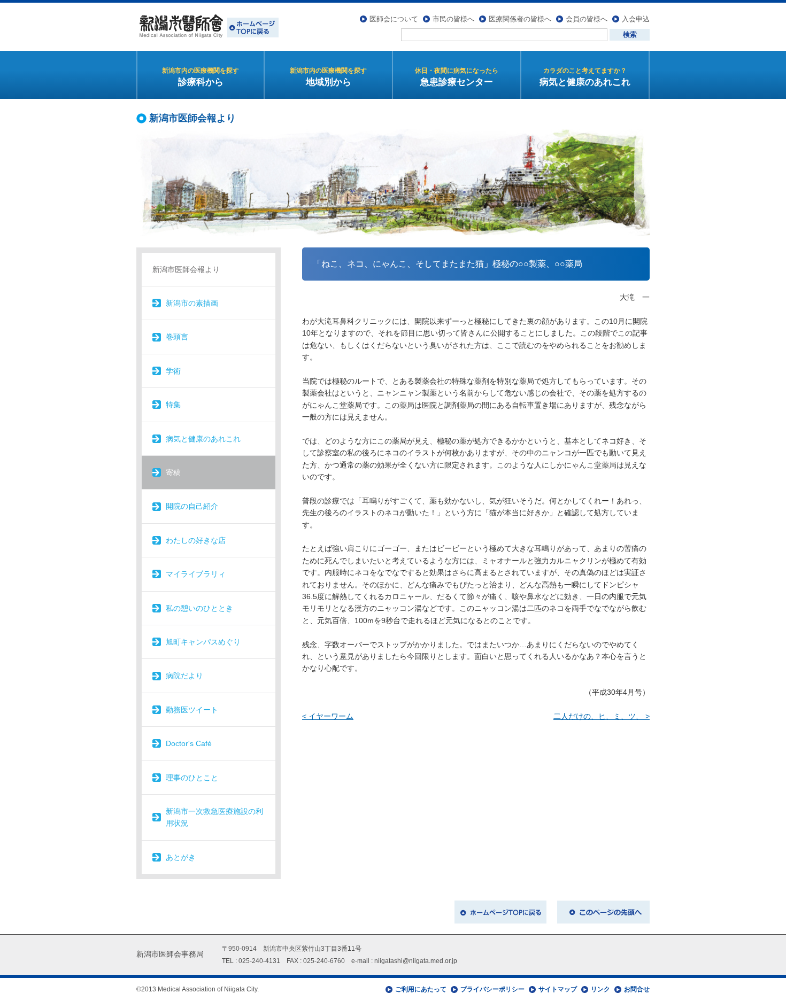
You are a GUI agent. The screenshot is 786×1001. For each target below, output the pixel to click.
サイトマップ (557, 989)
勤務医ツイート (192, 709)
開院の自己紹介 (192, 506)
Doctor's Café (189, 743)
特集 (173, 404)
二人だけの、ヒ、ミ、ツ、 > (601, 716)
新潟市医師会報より (186, 269)
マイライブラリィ (196, 574)
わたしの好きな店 (196, 540)
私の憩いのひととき (199, 608)
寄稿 (173, 472)
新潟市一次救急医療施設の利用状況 (214, 817)
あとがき (181, 857)
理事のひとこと (192, 777)
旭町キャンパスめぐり (203, 642)
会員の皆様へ (586, 19)
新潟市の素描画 (192, 303)
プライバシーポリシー (492, 989)
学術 (173, 371)
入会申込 (636, 19)
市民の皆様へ (453, 19)
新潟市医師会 (207, 26)
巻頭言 (177, 336)
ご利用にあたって (420, 989)
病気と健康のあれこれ (203, 438)
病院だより (184, 675)
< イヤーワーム (327, 716)
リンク (600, 989)
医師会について (393, 19)
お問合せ (637, 989)
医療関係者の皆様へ (520, 19)
